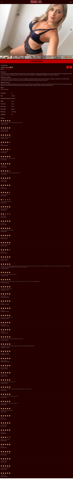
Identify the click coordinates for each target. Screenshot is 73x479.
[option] (6, 57)
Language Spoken (5, 67)
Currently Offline (36, 61)
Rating (2, 69)
